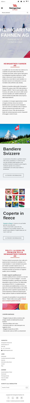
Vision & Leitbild (4, 377)
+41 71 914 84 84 (6, 348)
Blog (2, 365)
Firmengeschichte (5, 376)
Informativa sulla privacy (6, 362)
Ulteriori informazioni (13, 175)
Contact (3, 364)
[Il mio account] (18, 1)
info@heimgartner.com (8, 350)
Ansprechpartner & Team (6, 372)
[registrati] (24, 1)
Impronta (3, 360)
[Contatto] (21, 1)
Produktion (3, 379)
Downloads (3, 356)
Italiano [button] (2, 1)
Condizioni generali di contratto (8, 358)
